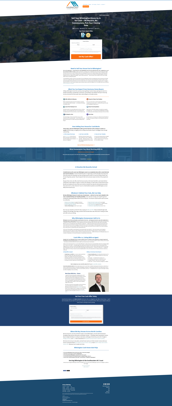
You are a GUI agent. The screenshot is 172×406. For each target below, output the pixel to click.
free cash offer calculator (96, 264)
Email (94, 44)
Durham (69, 338)
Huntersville (73, 390)
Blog (109, 390)
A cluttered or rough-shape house (94, 205)
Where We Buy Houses (106, 386)
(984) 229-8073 (67, 136)
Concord (68, 390)
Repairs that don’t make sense (93, 202)
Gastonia (67, 386)
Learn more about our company (68, 83)
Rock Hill (68, 391)
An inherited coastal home (69, 203)
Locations (102, 4)
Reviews (89, 4)
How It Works (85, 4)
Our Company (94, 4)
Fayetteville (73, 387)
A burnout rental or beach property (94, 203)
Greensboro (64, 390)
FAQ (109, 388)
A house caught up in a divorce (70, 204)
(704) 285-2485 (64, 399)
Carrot (76, 402)
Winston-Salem (72, 389)
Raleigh (65, 338)
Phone (78, 44)
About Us (98, 4)
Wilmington (68, 389)
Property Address (86, 41)
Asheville (63, 389)
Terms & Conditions (86, 48)
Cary (74, 338)
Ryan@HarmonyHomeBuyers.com (67, 400)
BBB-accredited (79, 287)
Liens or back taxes (91, 204)
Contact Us (108, 387)
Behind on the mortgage (69, 202)
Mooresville (64, 391)
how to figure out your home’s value (83, 342)
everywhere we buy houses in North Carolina (94, 338)
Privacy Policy (90, 48)
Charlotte (64, 386)
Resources (108, 391)
